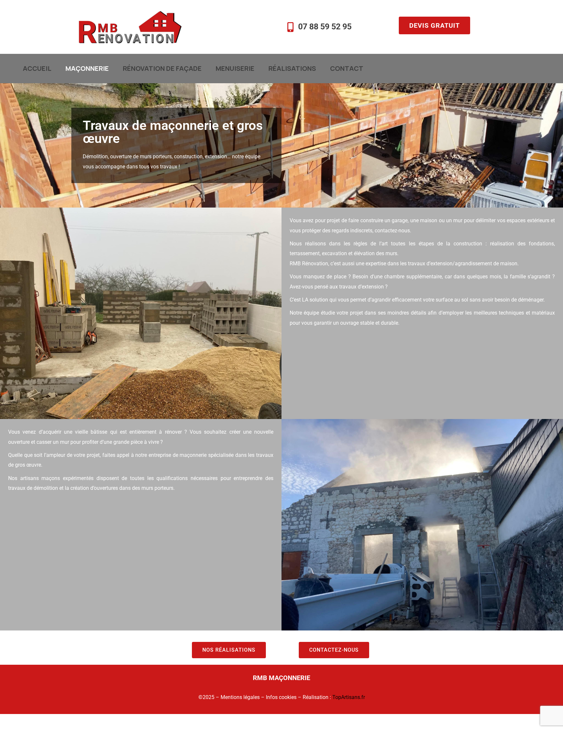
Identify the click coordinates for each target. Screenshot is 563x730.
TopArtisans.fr (348, 697)
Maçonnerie (87, 68)
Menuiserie (235, 68)
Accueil (37, 68)
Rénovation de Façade (162, 68)
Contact (346, 68)
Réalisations (292, 68)
